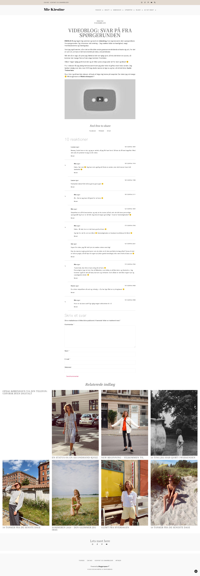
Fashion (98, 10)
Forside (81, 561)
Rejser (138, 10)
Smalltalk (100, 21)
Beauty (107, 10)
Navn (67, 351)
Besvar (73, 156)
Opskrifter (128, 10)
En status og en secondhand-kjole (75, 457)
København (117, 10)
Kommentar (69, 324)
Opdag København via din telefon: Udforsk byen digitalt (25, 392)
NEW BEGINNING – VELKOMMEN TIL (122, 457)
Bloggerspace (103, 566)
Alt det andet (149, 10)
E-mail (67, 359)
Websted (68, 367)
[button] (92, 131)
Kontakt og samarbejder (59, 2)
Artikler (118, 561)
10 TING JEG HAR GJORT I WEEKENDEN (173, 457)
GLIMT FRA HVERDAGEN (115, 527)
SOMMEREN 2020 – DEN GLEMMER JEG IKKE (74, 528)
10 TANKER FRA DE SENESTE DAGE (170, 527)
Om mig (46, 2)
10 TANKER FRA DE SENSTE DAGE (21, 527)
